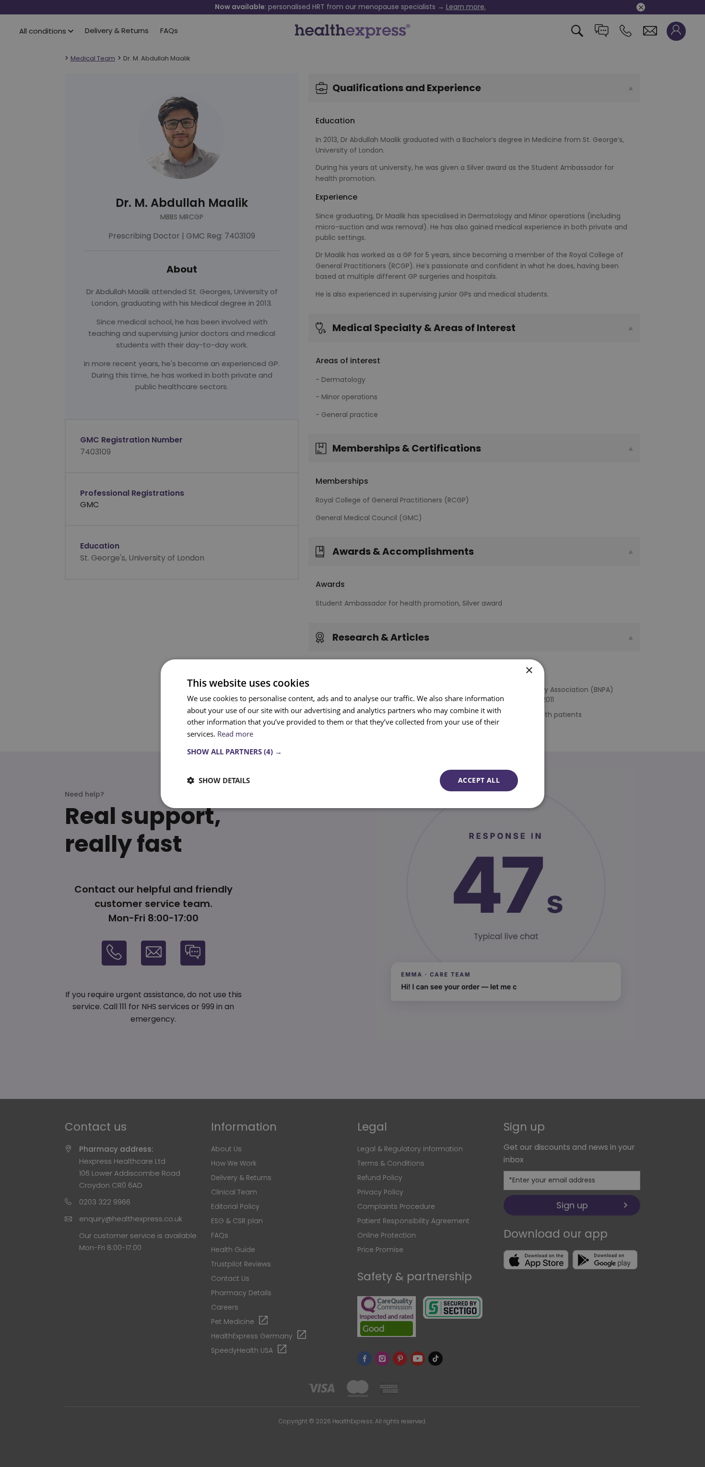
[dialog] (352, 733)
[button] (352, 751)
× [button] (528, 670)
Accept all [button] (479, 780)
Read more (235, 734)
